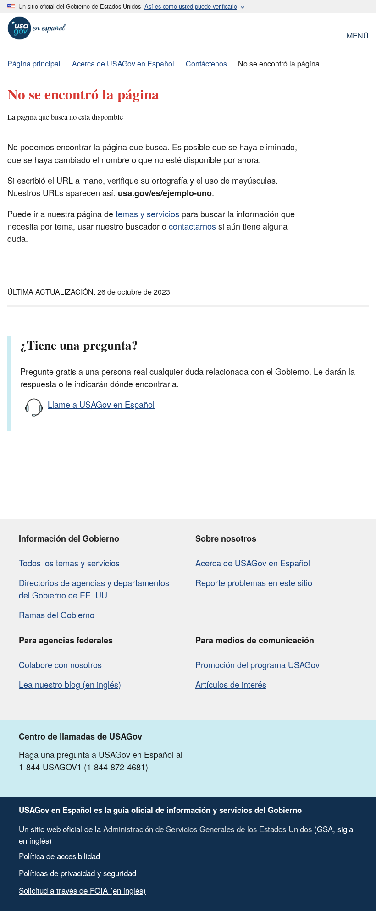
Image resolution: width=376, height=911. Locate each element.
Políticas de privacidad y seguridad (77, 872)
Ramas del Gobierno (56, 614)
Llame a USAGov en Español (101, 404)
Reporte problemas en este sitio (253, 582)
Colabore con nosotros (60, 664)
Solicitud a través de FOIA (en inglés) (82, 890)
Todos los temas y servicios (69, 563)
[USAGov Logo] (36, 28)
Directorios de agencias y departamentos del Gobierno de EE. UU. (94, 588)
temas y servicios (147, 214)
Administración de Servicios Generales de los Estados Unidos (207, 828)
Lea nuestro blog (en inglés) (70, 684)
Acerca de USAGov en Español (252, 563)
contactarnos (192, 226)
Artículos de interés (230, 684)
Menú (358, 34)
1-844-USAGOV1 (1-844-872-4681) (83, 767)
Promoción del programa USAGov (257, 664)
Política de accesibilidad (59, 856)
